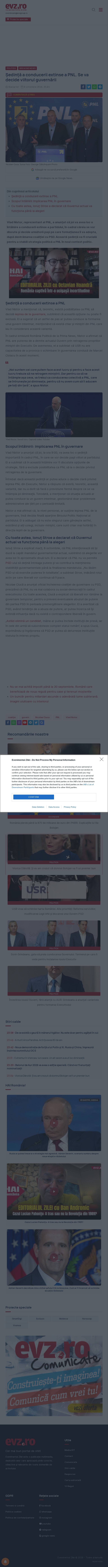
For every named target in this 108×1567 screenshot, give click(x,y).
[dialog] (54, 783)
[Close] (102, 760)
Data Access (54, 807)
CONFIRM (34, 797)
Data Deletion (38, 807)
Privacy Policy (70, 807)
